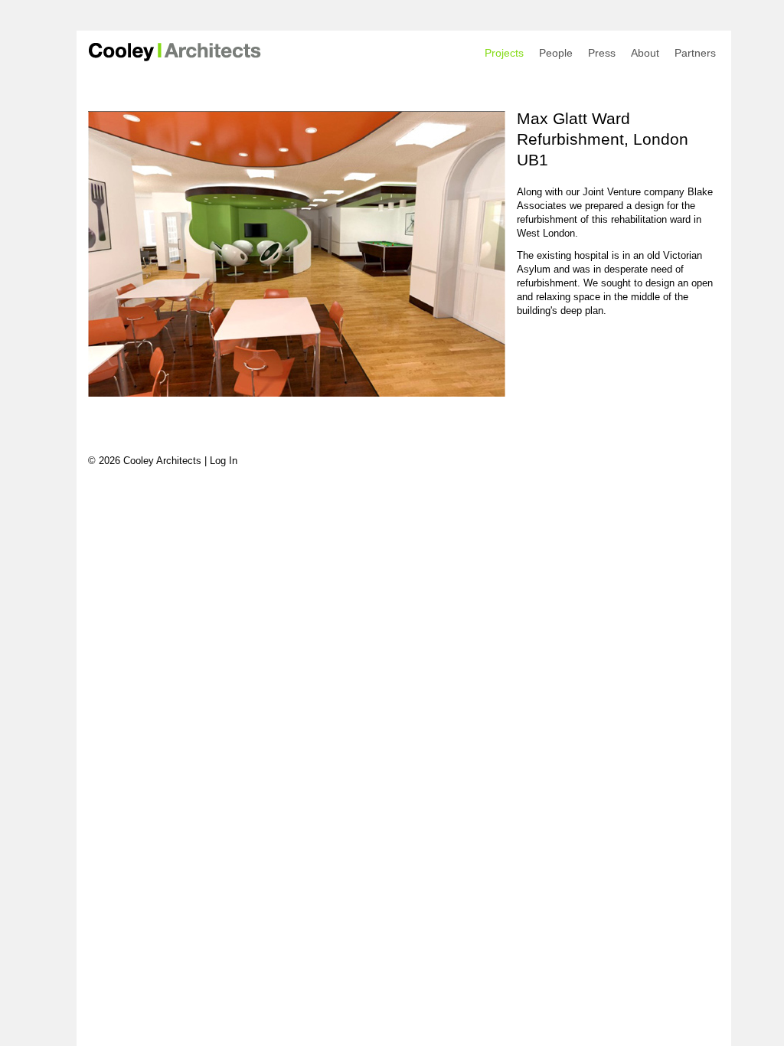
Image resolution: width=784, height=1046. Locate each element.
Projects (504, 53)
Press (602, 53)
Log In (223, 460)
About (645, 53)
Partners (695, 53)
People (556, 53)
